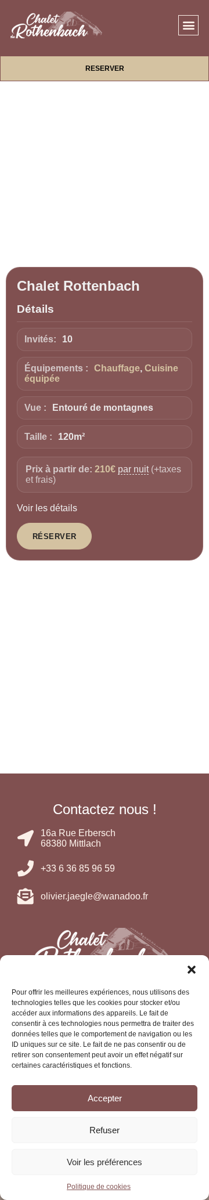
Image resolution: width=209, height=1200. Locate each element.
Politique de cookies (99, 1187)
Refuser (104, 1130)
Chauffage (117, 368)
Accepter (105, 1098)
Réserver (55, 536)
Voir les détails (47, 508)
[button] (191, 969)
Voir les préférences (104, 1162)
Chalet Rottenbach (78, 286)
